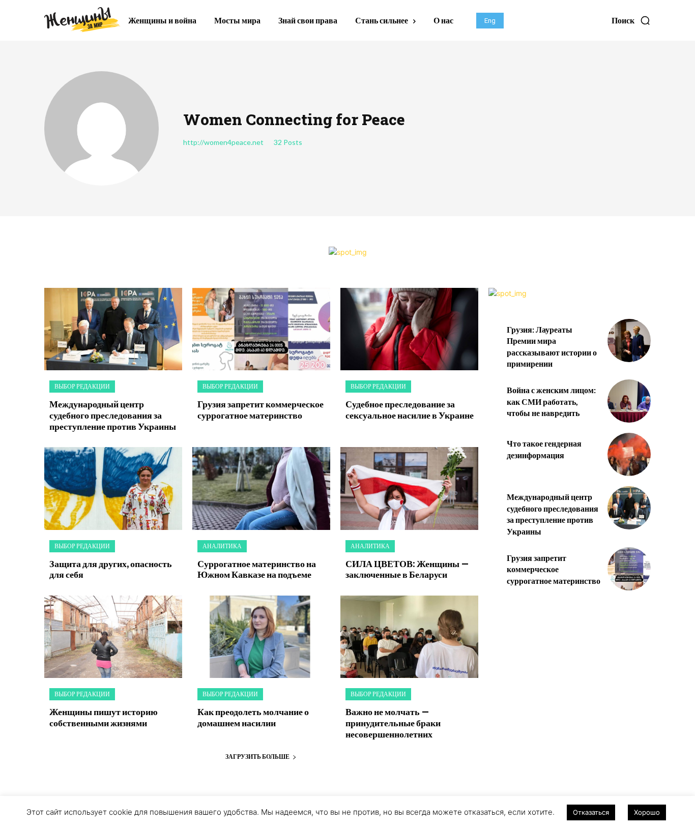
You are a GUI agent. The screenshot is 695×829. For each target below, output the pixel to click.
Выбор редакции (82, 386)
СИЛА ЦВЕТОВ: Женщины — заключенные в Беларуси (407, 569)
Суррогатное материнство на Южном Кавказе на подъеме (256, 569)
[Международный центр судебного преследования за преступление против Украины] (113, 329)
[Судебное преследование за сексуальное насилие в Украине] (409, 329)
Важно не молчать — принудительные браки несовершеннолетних (393, 722)
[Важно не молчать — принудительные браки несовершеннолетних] (409, 637)
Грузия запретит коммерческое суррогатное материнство (260, 409)
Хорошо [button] (647, 812)
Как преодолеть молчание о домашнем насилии (253, 717)
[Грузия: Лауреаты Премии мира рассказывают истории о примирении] (629, 340)
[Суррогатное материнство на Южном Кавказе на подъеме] (261, 488)
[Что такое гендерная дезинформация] (629, 454)
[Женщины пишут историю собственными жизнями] (113, 637)
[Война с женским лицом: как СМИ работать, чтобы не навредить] (629, 401)
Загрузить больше (257, 756)
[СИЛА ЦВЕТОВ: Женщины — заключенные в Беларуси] (409, 488)
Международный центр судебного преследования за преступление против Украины (112, 414)
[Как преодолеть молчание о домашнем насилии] (261, 637)
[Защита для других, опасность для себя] (113, 488)
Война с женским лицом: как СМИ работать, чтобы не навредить (551, 401)
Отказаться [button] (591, 812)
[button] (631, 20)
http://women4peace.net (223, 142)
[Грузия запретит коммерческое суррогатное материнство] (261, 329)
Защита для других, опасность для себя (110, 569)
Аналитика (222, 546)
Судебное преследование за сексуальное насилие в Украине (409, 409)
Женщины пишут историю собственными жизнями (103, 717)
